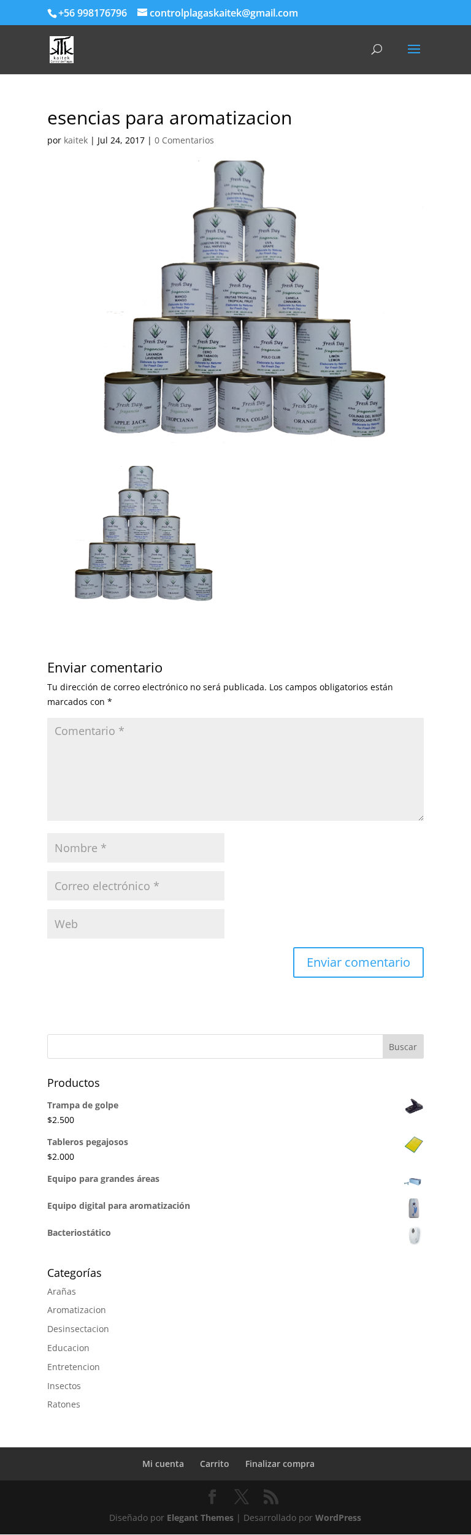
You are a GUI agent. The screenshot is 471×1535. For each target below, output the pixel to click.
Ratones (63, 1404)
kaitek (76, 140)
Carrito (214, 1463)
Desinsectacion (78, 1329)
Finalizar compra (280, 1463)
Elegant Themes (200, 1517)
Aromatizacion (76, 1310)
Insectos (64, 1386)
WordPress (338, 1517)
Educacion (68, 1348)
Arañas (61, 1291)
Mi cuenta (163, 1463)
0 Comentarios (184, 140)
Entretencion (73, 1367)
